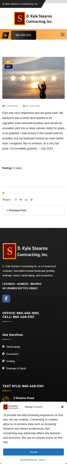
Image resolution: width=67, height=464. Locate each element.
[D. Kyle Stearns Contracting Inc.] (33, 18)
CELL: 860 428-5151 (18, 317)
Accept (33, 452)
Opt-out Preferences (28, 460)
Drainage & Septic (16, 368)
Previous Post (17, 210)
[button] (62, 406)
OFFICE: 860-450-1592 (20, 313)
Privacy (42, 460)
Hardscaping (13, 346)
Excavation (12, 354)
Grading (10, 361)
